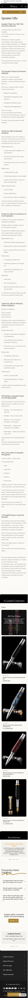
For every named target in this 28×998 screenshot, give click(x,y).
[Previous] (2, 1)
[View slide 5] (16, 859)
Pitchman (5, 675)
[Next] (26, 1)
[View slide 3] (13, 859)
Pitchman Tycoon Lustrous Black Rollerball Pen (14, 678)
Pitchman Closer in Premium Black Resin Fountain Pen (13, 821)
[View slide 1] (10, 859)
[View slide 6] (18, 859)
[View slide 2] (11, 859)
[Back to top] (3, 12)
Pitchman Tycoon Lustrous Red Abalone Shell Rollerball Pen (13, 773)
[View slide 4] (15, 859)
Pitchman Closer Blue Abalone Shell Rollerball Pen (12, 725)
